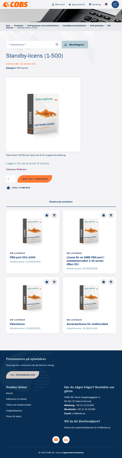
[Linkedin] (66, 439)
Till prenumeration (22, 375)
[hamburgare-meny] (115, 4)
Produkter (18, 25)
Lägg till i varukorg (35, 179)
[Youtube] (56, 439)
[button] (54, 215)
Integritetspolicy (14, 410)
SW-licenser (22, 67)
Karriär (9, 393)
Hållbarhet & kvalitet (16, 398)
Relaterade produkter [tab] (61, 201)
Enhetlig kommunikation (74, 25)
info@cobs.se (78, 413)
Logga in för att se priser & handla (27, 163)
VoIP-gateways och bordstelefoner (43, 25)
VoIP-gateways (97, 25)
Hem (8, 25)
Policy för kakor (13, 416)
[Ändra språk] (106, 4)
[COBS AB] (15, 4)
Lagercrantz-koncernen (73, 452)
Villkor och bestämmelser (18, 404)
